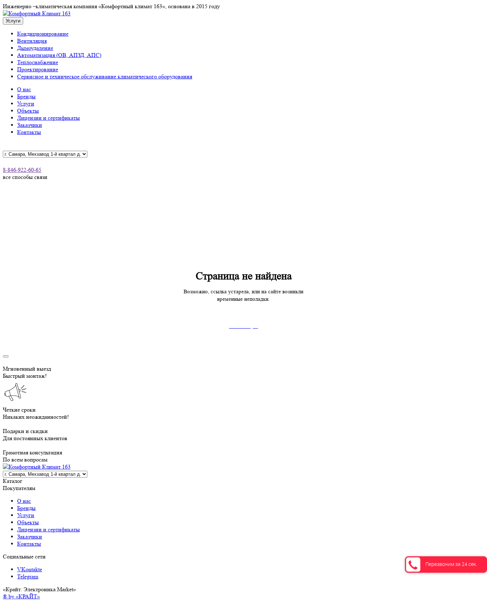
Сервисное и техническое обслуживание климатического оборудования (104, 76)
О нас (24, 89)
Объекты (28, 110)
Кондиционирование (42, 33)
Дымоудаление (35, 48)
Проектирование (37, 69)
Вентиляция (32, 40)
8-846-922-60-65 (22, 169)
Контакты (29, 132)
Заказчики (29, 125)
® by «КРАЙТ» (21, 596)
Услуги (25, 103)
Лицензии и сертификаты (48, 117)
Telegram (27, 576)
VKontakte (29, 569)
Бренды (26, 96)
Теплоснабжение (37, 62)
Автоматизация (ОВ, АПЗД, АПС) (59, 55)
